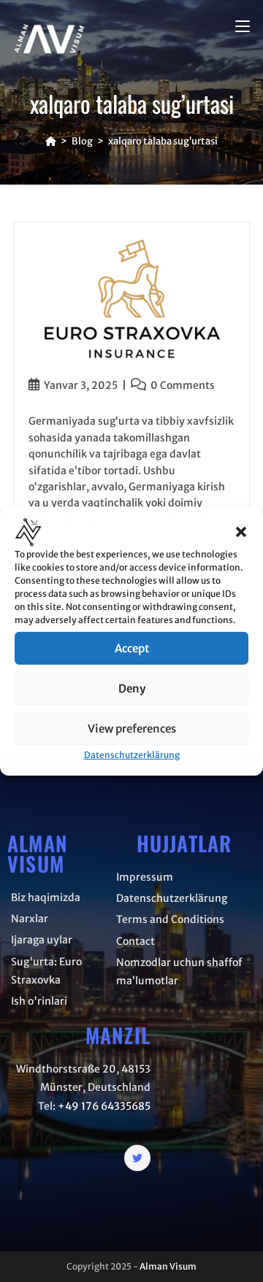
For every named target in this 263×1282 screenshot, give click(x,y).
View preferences (132, 728)
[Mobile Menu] (242, 26)
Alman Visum (168, 1266)
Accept (132, 648)
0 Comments (182, 385)
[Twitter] (137, 1158)
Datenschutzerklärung (132, 754)
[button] (241, 532)
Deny (131, 688)
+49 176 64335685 (104, 1106)
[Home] (50, 141)
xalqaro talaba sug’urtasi (163, 141)
